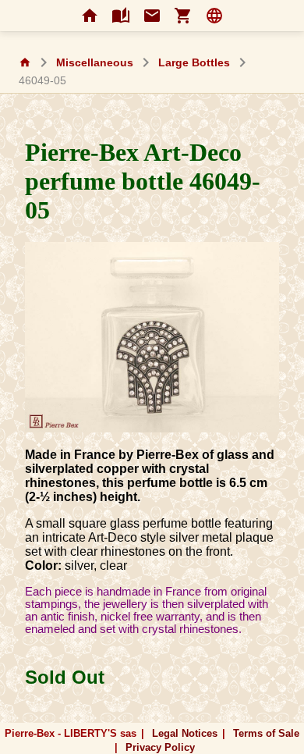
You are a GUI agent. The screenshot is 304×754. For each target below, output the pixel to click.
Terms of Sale (266, 733)
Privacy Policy (160, 747)
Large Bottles (194, 63)
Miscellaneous (94, 63)
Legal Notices (184, 733)
